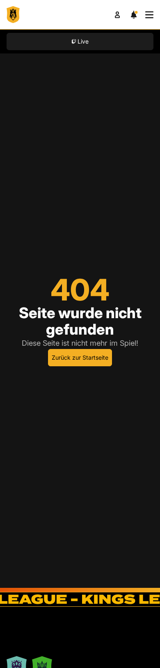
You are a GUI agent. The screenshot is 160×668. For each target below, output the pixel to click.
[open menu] (149, 15)
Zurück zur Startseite (80, 357)
